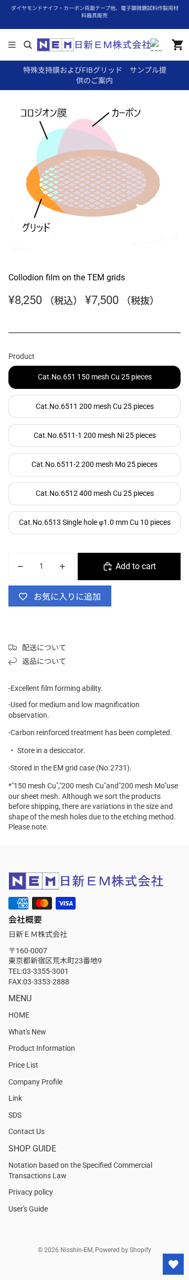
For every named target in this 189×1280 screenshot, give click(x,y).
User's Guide (28, 1209)
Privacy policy (30, 1192)
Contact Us (26, 1131)
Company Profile (35, 1082)
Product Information (41, 1048)
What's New (27, 1032)
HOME (18, 1015)
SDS (15, 1115)
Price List (23, 1065)
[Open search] (27, 44)
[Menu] (12, 45)
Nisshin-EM (76, 1250)
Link (15, 1098)
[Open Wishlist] (173, 1264)
